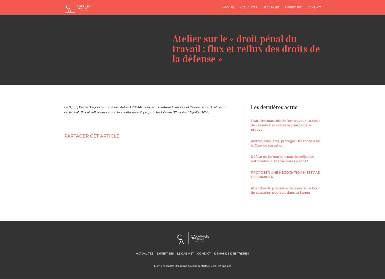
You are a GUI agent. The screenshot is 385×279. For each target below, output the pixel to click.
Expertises (293, 7)
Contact (314, 7)
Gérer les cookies (221, 265)
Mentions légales (164, 265)
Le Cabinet (185, 253)
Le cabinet (270, 7)
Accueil (228, 7)
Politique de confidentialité (192, 265)
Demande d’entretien (231, 253)
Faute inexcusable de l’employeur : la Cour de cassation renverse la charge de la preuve (285, 125)
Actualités (248, 7)
